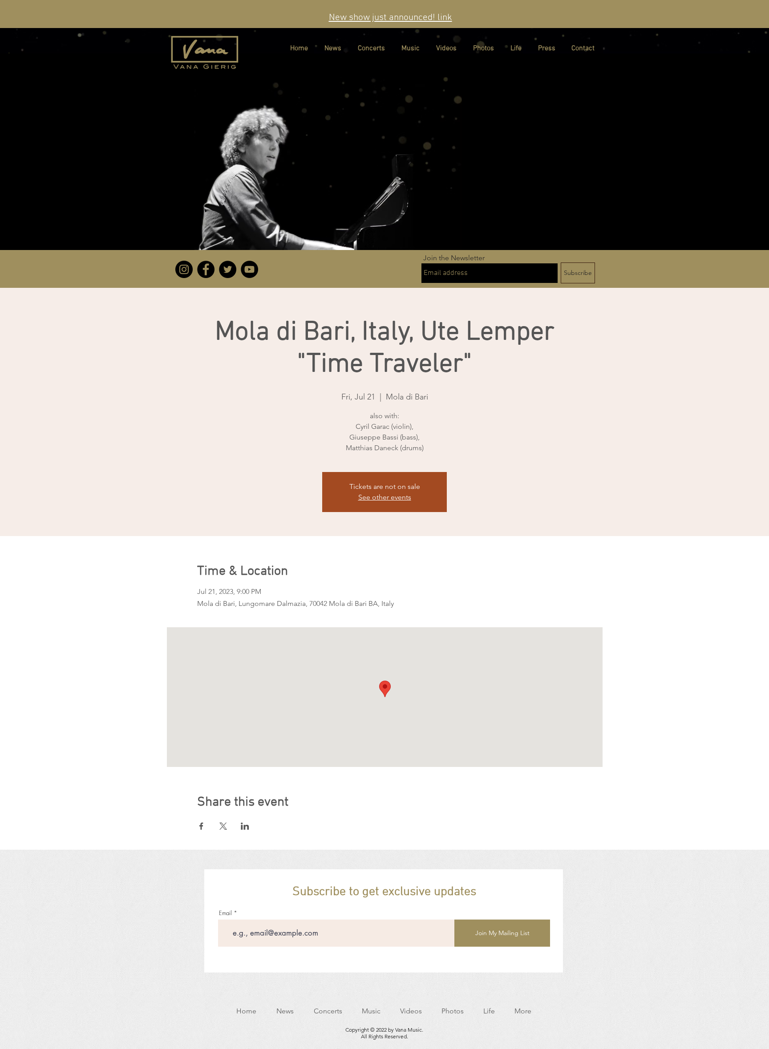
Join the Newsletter (454, 258)
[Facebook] (206, 269)
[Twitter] (227, 269)
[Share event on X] (223, 826)
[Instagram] (184, 269)
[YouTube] (249, 269)
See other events (384, 497)
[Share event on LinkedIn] (245, 826)
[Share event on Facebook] (201, 826)
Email (225, 913)
